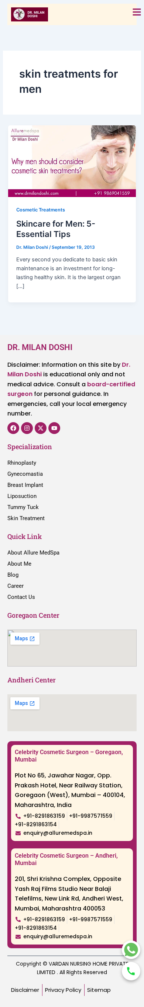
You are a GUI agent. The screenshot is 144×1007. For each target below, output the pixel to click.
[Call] (131, 971)
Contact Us (21, 597)
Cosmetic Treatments (40, 210)
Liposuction (22, 496)
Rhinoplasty (21, 463)
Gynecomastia (25, 474)
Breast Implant (25, 485)
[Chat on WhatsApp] (131, 949)
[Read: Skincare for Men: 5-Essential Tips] (72, 160)
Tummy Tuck (23, 507)
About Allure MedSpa (33, 552)
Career (15, 586)
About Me (19, 563)
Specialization (29, 446)
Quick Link (24, 536)
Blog (12, 575)
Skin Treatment (26, 518)
